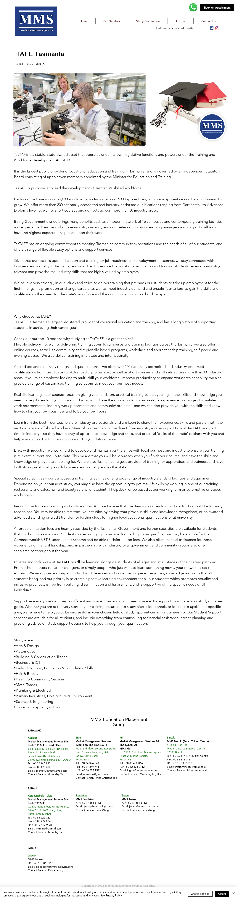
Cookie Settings (200, 894)
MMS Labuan (36, 859)
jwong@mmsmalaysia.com (99, 806)
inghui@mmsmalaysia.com (142, 770)
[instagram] (217, 28)
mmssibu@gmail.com (95, 774)
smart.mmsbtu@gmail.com (190, 766)
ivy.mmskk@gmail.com (49, 828)
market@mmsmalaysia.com (51, 770)
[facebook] (211, 28)
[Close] (233, 893)
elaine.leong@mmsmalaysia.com (54, 866)
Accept (222, 894)
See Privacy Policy (111, 895)
